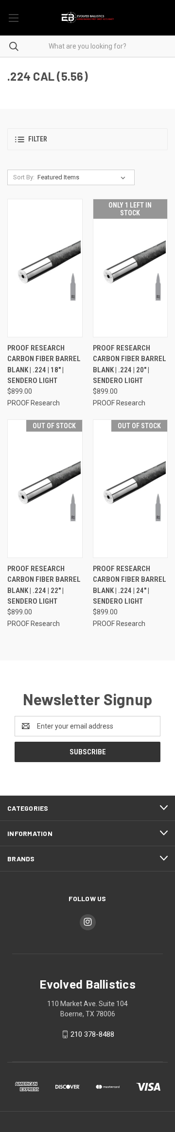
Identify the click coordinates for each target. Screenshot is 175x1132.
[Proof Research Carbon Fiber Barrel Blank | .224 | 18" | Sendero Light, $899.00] (45, 268)
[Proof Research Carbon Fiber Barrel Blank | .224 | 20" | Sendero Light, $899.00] (130, 268)
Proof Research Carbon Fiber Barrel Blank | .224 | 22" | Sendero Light (44, 585)
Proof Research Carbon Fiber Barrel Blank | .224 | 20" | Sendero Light (129, 364)
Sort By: (24, 177)
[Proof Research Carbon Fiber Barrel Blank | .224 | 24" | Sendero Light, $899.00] (130, 488)
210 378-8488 (92, 1034)
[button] (87, 139)
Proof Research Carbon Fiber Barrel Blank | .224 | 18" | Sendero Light (44, 364)
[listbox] (83, 177)
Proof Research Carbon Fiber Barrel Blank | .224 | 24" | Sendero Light (129, 585)
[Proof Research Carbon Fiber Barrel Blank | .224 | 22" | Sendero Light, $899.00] (45, 488)
